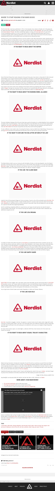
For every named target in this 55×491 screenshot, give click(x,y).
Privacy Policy (43, 486)
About (16, 486)
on (18, 44)
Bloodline (19, 425)
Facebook (45, 20)
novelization (10, 383)
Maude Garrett (43, 416)
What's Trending (19, 431)
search (45, 3)
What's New (11, 431)
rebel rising (31, 427)
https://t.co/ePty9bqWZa (12, 463)
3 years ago (4, 465)
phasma (26, 427)
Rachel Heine (14, 416)
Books (3, 24)
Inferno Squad (37, 425)
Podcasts (22, 486)
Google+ (48, 20)
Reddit (50, 20)
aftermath (9, 425)
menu (53, 3)
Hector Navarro (28, 416)
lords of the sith (15, 427)
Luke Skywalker (37, 30)
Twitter (43, 20)
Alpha (8, 419)
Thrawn (41, 427)
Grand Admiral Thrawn (8, 32)
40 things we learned (9, 385)
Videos (35, 486)
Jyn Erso (6, 130)
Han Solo (3, 322)
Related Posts (5, 431)
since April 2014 (40, 32)
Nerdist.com (29, 486)
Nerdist (8, 3)
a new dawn (4, 425)
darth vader (31, 425)
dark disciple (25, 425)
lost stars (22, 427)
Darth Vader (4, 282)
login (49, 3)
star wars (37, 427)
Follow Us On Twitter (27, 467)
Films (8, 24)
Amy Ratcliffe (12, 20)
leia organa (44, 425)
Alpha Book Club (39, 89)
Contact (10, 486)
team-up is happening (29, 386)
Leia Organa (25, 242)
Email (53, 20)
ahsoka (14, 425)
